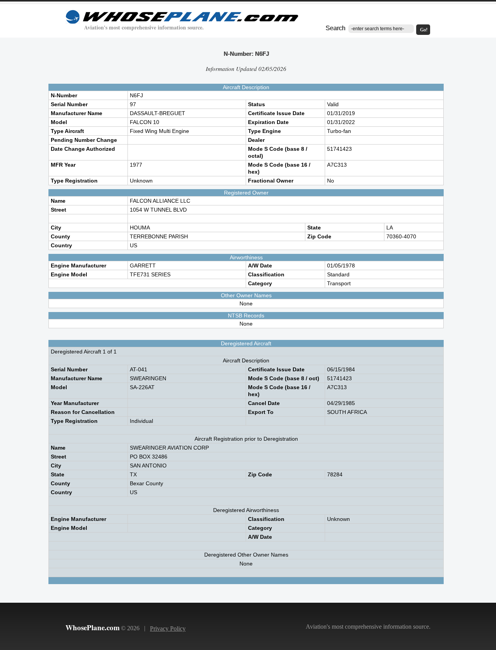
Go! (423, 30)
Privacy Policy (168, 628)
